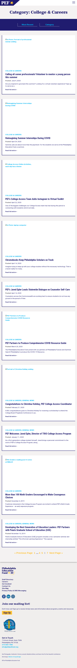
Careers (5, 582)
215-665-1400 (7, 645)
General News (28, 400)
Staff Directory (7, 579)
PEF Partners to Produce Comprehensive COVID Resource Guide (35, 343)
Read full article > (11, 89)
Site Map (5, 588)
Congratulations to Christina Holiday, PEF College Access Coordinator (38, 404)
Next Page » (56, 553)
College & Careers (13, 71)
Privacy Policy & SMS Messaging (14, 591)
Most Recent (27, 25)
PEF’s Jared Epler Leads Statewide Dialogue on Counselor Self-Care (37, 289)
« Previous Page (23, 553)
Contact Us (6, 586)
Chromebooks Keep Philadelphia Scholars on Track (29, 260)
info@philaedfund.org (10, 647)
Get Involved (6, 584)
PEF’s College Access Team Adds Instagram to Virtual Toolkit (34, 199)
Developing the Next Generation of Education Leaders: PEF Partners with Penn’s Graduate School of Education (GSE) (37, 528)
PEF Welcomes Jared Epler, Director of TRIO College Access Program (38, 433)
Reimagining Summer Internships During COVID (27, 138)
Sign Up (7, 612)
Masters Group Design (14, 656)
